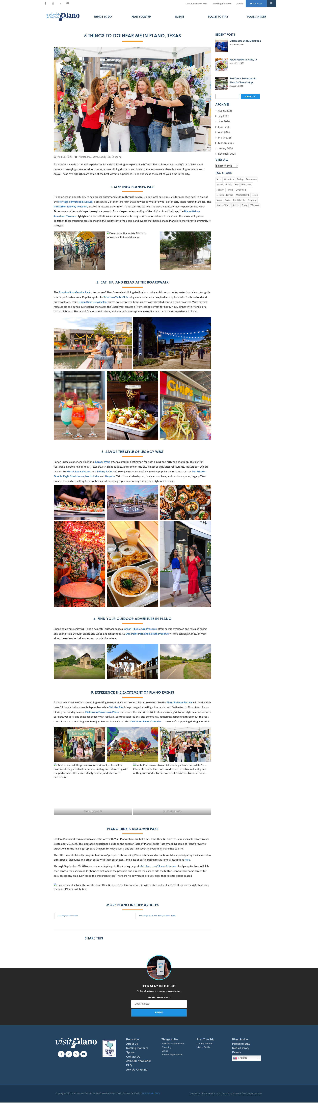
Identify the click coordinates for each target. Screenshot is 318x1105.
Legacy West (102, 462)
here (187, 859)
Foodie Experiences (171, 1054)
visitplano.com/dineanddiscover (158, 866)
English (242, 1057)
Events (179, 16)
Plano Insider (256, 16)
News (219, 200)
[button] (271, 3)
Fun (109, 157)
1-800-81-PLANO (150, 1094)
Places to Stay (218, 16)
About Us (132, 1043)
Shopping (116, 157)
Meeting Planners (222, 3)
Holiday (220, 190)
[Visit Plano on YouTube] (68, 3)
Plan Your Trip (141, 16)
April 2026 (224, 132)
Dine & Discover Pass (196, 3)
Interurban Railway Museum (70, 206)
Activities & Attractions (172, 1043)
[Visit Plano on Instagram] (53, 3)
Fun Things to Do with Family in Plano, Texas (157, 916)
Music (255, 195)
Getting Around (204, 1043)
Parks (227, 200)
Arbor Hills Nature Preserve (140, 629)
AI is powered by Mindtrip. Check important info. (239, 1094)
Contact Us (133, 1056)
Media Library (240, 1048)
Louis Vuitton (82, 471)
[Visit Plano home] (63, 16)
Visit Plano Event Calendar (145, 721)
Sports (240, 3)
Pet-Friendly (239, 200)
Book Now (132, 1039)
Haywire (110, 476)
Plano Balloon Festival (179, 702)
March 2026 (225, 138)
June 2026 (224, 121)
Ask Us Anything (136, 1069)
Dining (240, 179)
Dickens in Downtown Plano (102, 712)
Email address (159, 997)
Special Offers (223, 205)
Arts (218, 179)
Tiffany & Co (104, 471)
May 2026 (224, 127)
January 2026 (225, 148)
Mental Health (242, 195)
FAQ (129, 1065)
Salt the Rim (116, 707)
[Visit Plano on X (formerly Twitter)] (60, 3)
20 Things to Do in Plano (68, 916)
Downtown (251, 179)
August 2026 (225, 111)
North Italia (92, 476)
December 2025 (227, 154)
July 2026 (223, 116)
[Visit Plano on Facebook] (45, 3)
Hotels (230, 190)
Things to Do (103, 16)
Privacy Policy (208, 1094)
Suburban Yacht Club (116, 297)
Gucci (70, 471)
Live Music (241, 190)
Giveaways (246, 185)
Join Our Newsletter (138, 1061)
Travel (244, 205)
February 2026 (226, 143)
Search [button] (250, 96)
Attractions (84, 157)
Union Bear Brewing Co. (93, 302)
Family (102, 157)
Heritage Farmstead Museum (75, 201)
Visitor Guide (203, 1047)
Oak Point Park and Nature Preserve (147, 633)
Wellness (254, 205)
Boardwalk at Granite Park (74, 292)
